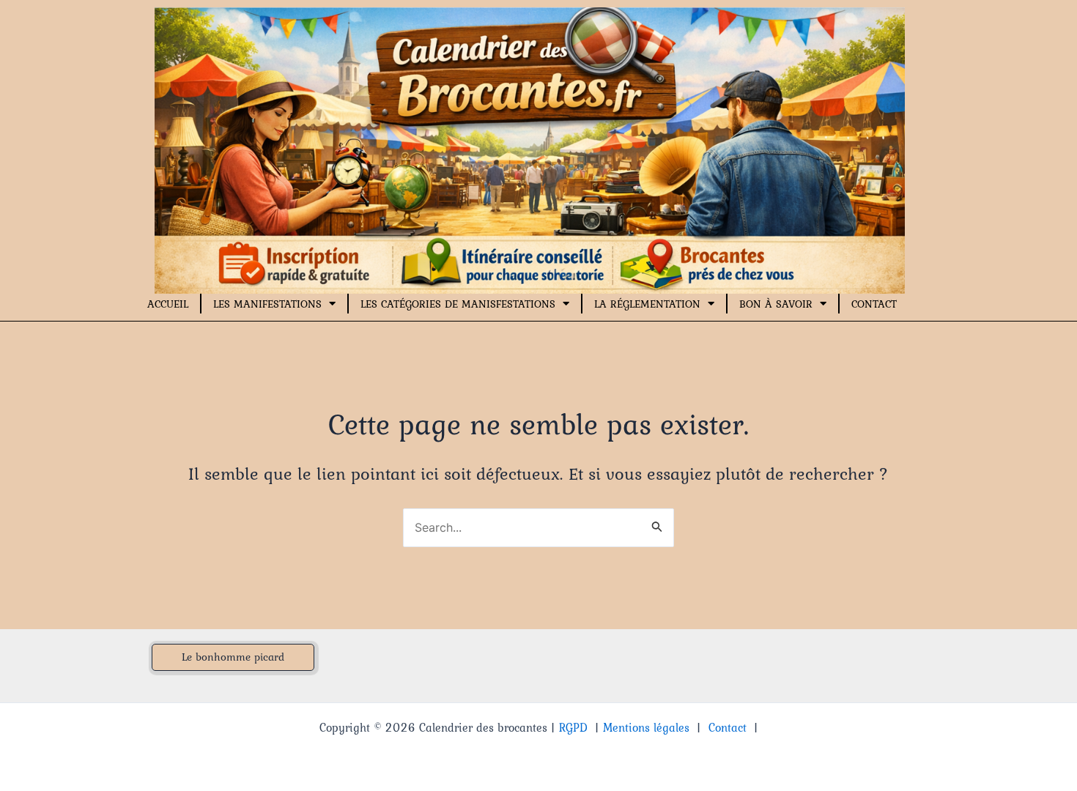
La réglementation (647, 304)
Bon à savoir (776, 304)
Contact (874, 304)
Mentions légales (646, 727)
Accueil (167, 304)
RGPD (573, 727)
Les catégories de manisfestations (457, 304)
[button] (233, 657)
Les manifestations (267, 304)
